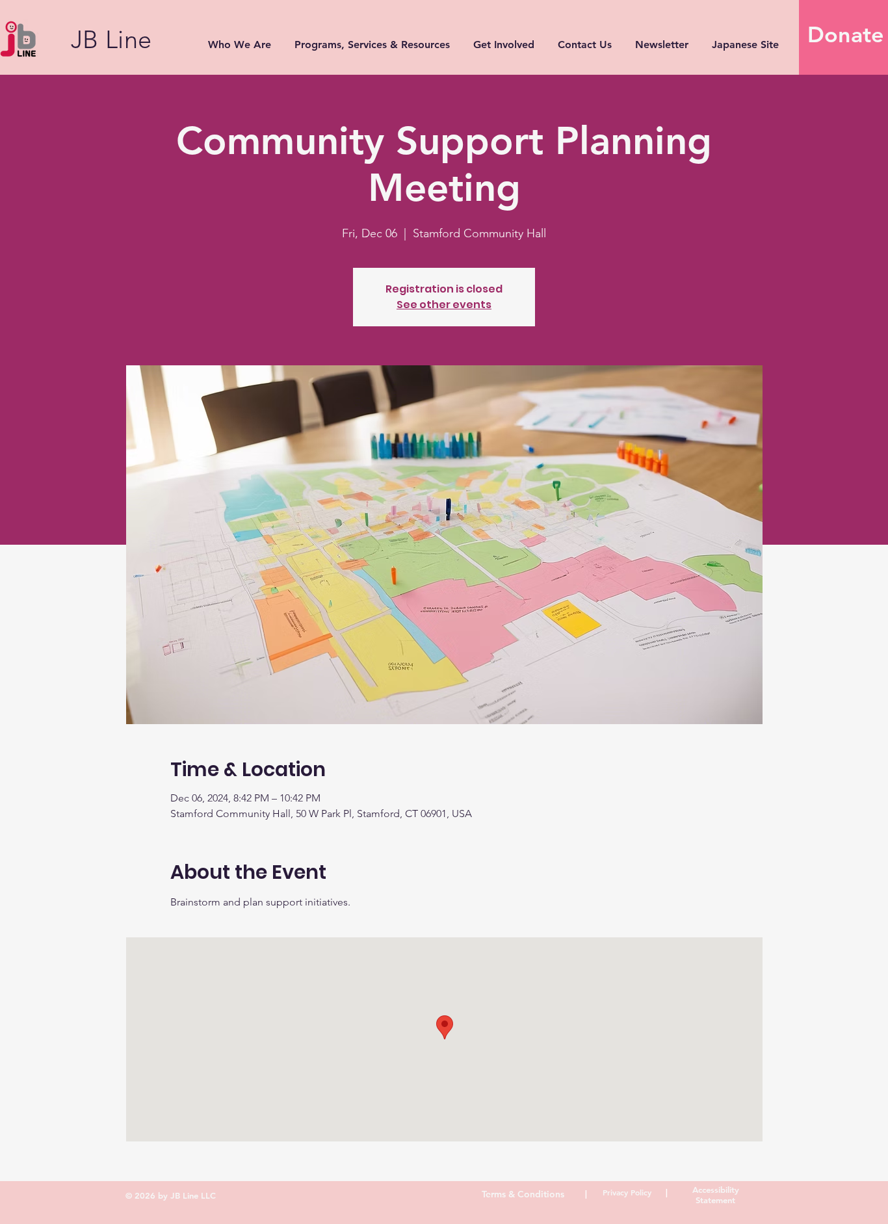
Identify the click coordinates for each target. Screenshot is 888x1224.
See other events (444, 304)
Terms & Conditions (523, 1194)
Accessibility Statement (715, 1194)
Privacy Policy (627, 1192)
